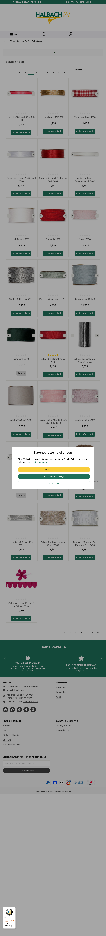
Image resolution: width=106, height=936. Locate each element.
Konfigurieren (54, 483)
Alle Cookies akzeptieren (54, 470)
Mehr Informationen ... (38, 462)
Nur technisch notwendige (54, 476)
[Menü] (14, 908)
